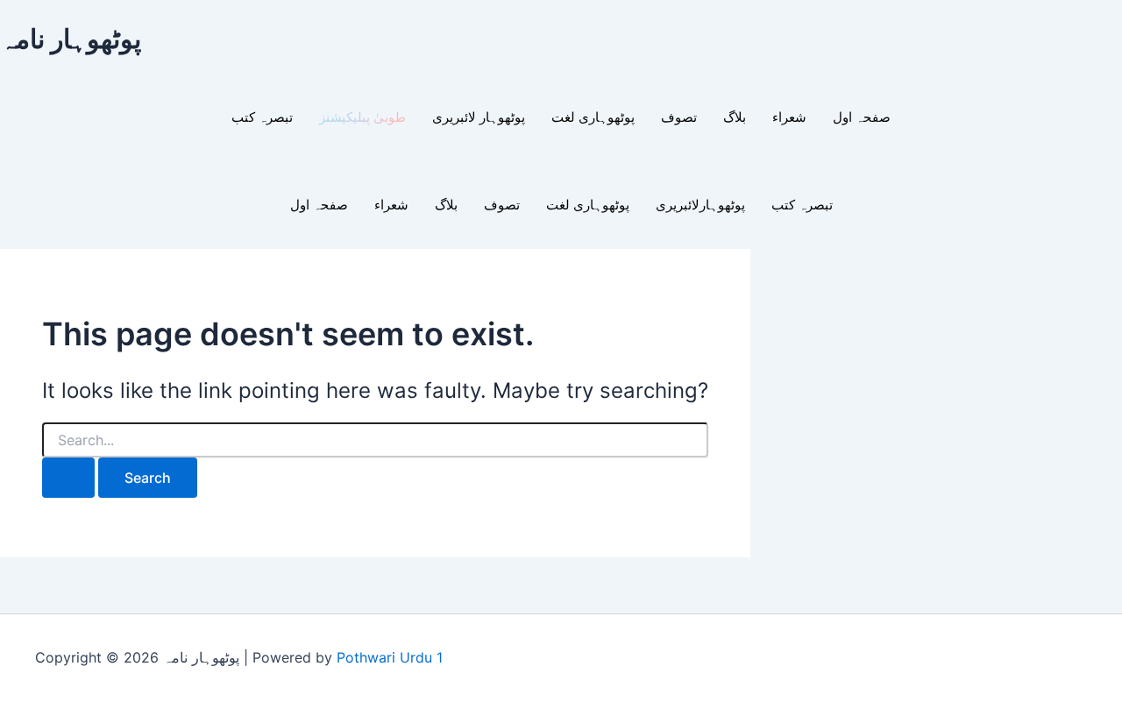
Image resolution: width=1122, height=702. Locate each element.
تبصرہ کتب (262, 117)
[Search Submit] (68, 477)
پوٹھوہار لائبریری (478, 117)
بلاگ (734, 117)
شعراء (789, 117)
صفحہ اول (862, 117)
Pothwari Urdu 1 (390, 657)
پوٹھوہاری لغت (593, 117)
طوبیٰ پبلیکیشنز (362, 117)
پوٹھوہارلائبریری (700, 205)
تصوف (679, 117)
